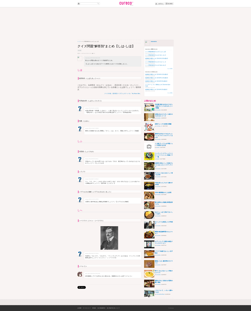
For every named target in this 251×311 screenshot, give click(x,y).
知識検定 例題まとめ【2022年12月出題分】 (156, 58)
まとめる (170, 3)
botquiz (87, 108)
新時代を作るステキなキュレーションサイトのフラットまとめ (164, 135)
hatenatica (154, 41)
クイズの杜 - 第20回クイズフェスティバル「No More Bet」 (122, 93)
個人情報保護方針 (101, 308)
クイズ (79, 50)
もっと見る (170, 68)
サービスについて (87, 308)
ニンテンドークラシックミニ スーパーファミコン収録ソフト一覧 (164, 155)
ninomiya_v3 (159, 125)
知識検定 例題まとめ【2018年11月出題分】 (156, 78)
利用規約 (94, 308)
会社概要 (79, 308)
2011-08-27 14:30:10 (93, 179)
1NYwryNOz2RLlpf (160, 294)
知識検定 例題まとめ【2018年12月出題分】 (156, 74)
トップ (78, 41)
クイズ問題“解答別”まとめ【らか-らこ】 (155, 62)
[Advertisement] (125, 23)
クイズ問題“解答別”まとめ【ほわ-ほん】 (155, 65)
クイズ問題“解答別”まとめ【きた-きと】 (155, 55)
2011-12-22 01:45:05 (93, 199)
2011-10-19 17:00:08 (93, 128)
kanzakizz (158, 110)
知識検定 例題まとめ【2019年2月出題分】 (156, 89)
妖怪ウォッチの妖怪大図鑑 (163, 124)
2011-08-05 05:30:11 (93, 158)
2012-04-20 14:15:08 (94, 108)
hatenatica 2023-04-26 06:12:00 (92, 57)
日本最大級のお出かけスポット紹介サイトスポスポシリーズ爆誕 (164, 106)
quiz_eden (87, 273)
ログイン (160, 3)
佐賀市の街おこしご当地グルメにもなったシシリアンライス (164, 164)
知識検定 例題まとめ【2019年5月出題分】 (156, 81)
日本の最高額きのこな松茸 (163, 192)
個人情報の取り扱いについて (113, 308)
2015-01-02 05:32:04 (95, 273)
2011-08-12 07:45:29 (93, 253)
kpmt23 (158, 147)
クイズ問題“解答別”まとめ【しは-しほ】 (155, 51)
